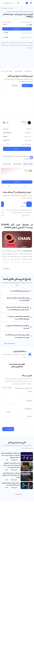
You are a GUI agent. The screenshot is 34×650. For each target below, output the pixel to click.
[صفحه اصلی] (27, 3)
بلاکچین (15, 253)
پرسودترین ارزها (17, 164)
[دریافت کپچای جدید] (16, 429)
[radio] (3, 388)
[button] (31, 3)
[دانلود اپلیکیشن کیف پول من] (18, 3)
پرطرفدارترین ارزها (28, 164)
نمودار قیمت (27, 71)
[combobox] (17, 412)
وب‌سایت (16, 149)
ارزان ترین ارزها (7, 164)
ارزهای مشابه (18, 71)
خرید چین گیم (17, 29)
